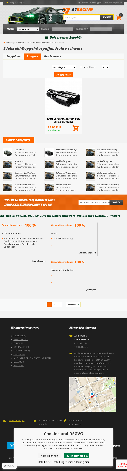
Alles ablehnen (49, 455)
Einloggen (96, 2)
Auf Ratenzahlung (21, 350)
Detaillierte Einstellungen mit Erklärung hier (63, 462)
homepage (10, 42)
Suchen (107, 17)
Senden (116, 202)
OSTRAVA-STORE (21, 347)
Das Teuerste (52, 56)
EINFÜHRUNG (19, 335)
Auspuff (21, 42)
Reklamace (18, 365)
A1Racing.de (87, 11)
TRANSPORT (19, 354)
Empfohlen (14, 56)
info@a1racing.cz (16, 2)
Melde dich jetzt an (113, 2)
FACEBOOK (18, 361)
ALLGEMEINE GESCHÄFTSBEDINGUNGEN (32, 358)
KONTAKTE (18, 343)
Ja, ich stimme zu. (77, 455)
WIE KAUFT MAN (20, 339)
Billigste (32, 56)
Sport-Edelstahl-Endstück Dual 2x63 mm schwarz (63, 120)
